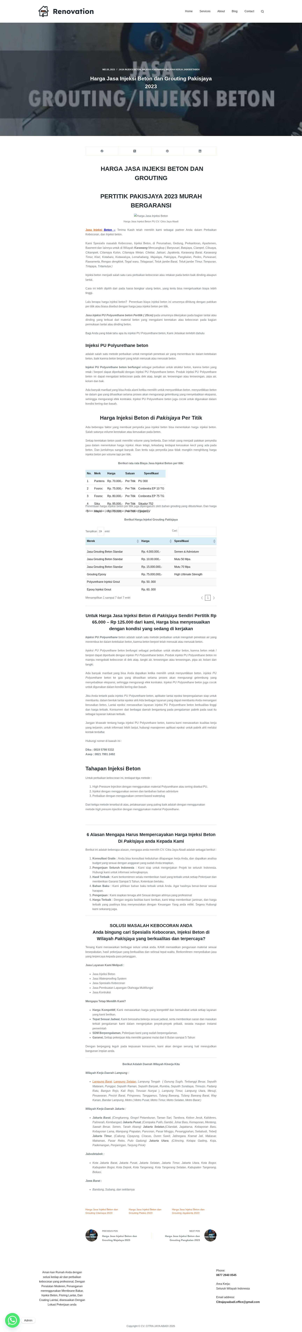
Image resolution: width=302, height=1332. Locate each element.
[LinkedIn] (200, 151)
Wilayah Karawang (153, 69)
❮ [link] (202, 597)
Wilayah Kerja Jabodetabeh (183, 69)
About (221, 11)
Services (205, 11)
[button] (137, 541)
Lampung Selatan (125, 1081)
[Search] (262, 11)
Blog (235, 11)
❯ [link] (214, 597)
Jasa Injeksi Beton (130, 69)
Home (189, 11)
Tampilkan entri (97, 531)
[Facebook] (102, 151)
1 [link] (208, 597)
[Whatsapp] (12, 1320)
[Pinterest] (167, 151)
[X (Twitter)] (134, 151)
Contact (249, 11)
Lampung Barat (102, 1081)
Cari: (174, 530)
